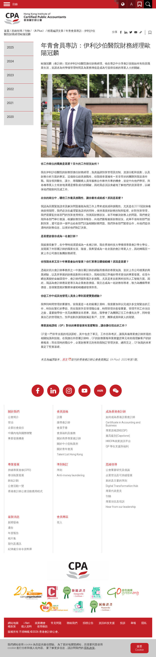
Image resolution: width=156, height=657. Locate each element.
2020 (10, 117)
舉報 (133, 622)
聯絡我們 (72, 622)
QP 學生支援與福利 (117, 446)
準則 (59, 469)
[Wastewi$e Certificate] (102, 612)
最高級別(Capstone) (118, 435)
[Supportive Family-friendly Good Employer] (80, 612)
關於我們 (13, 411)
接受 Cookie (139, 648)
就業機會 (40, 622)
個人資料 (26, 626)
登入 (59, 522)
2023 (10, 75)
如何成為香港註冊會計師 (120, 417)
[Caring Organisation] (30, 598)
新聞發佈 (13, 522)
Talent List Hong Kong (70, 454)
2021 (10, 103)
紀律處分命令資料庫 (20, 549)
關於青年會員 (65, 449)
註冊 (59, 417)
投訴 (122, 622)
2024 (10, 61)
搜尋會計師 (63, 422)
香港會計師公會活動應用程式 (25, 491)
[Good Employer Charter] (98, 598)
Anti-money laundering (70, 475)
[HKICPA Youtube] (84, 391)
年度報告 (13, 533)
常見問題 (56, 622)
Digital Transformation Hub (122, 485)
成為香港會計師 (116, 411)
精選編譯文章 (55, 30)
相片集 (12, 538)
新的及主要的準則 (116, 480)
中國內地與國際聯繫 (20, 433)
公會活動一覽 (16, 485)
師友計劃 (13, 480)
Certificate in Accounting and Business (123, 424)
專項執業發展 (16, 475)
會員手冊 (62, 427)
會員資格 (62, 411)
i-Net (26, 622)
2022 (10, 89)
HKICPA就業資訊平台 (118, 441)
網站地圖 (13, 622)
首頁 (6, 30)
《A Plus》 (38, 30)
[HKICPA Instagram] (69, 391)
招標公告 (88, 622)
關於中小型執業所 (67, 443)
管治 (10, 422)
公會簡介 (13, 417)
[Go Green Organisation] (124, 598)
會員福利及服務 (66, 433)
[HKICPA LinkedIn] (53, 391)
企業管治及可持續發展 (119, 475)
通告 (10, 527)
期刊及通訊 (14, 543)
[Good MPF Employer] (56, 612)
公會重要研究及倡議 (118, 469)
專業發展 (13, 464)
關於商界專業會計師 (69, 438)
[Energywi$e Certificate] (76, 598)
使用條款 (42, 626)
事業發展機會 (16, 438)
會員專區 (62, 517)
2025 (10, 47)
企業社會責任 (16, 427)
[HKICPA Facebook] (38, 391)
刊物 (27, 30)
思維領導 (17, 30)
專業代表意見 (114, 490)
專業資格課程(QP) (116, 430)
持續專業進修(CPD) (19, 469)
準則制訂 (62, 464)
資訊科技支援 (107, 622)
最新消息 (13, 517)
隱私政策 (89, 647)
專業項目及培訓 (115, 501)
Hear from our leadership (121, 506)
